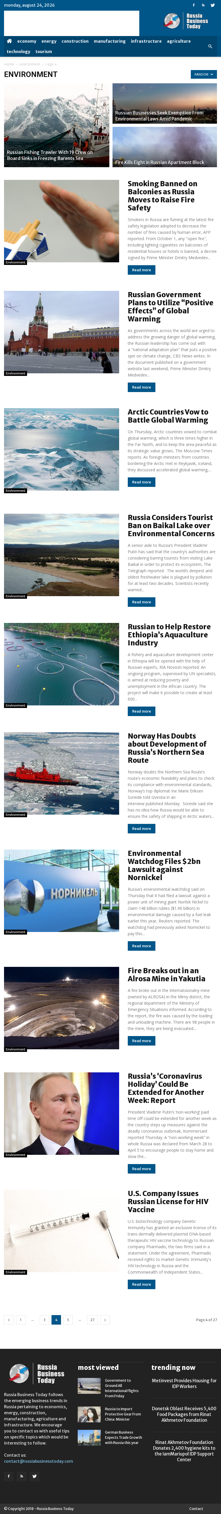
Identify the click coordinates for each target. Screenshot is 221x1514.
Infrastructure (146, 41)
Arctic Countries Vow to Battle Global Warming (168, 416)
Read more (141, 270)
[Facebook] (193, 5)
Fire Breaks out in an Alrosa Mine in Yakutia (166, 974)
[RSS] (203, 5)
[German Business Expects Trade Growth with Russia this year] (89, 1438)
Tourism (43, 51)
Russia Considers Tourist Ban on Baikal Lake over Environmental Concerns (171, 525)
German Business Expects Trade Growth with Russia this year (123, 1437)
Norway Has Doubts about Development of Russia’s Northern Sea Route (167, 748)
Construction (75, 41)
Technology (18, 51)
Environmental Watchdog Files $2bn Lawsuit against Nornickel (164, 865)
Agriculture (179, 41)
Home (9, 64)
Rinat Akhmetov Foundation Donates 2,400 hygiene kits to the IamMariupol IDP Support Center (184, 1451)
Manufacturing (110, 41)
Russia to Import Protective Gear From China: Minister (123, 1414)
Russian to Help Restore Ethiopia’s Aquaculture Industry (169, 634)
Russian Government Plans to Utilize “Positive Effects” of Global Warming (171, 306)
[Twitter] (212, 5)
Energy (48, 41)
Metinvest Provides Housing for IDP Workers (184, 1383)
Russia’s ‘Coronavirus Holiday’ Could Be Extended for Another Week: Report (166, 1088)
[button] (210, 46)
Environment (30, 64)
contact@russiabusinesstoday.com (38, 1461)
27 (92, 1320)
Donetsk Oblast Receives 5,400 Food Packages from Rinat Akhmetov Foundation (184, 1414)
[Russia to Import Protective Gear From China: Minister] (89, 1414)
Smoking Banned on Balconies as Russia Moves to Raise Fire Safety (162, 195)
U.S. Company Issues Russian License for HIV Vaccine (168, 1201)
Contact (196, 1509)
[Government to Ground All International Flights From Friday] (89, 1386)
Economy (26, 41)
